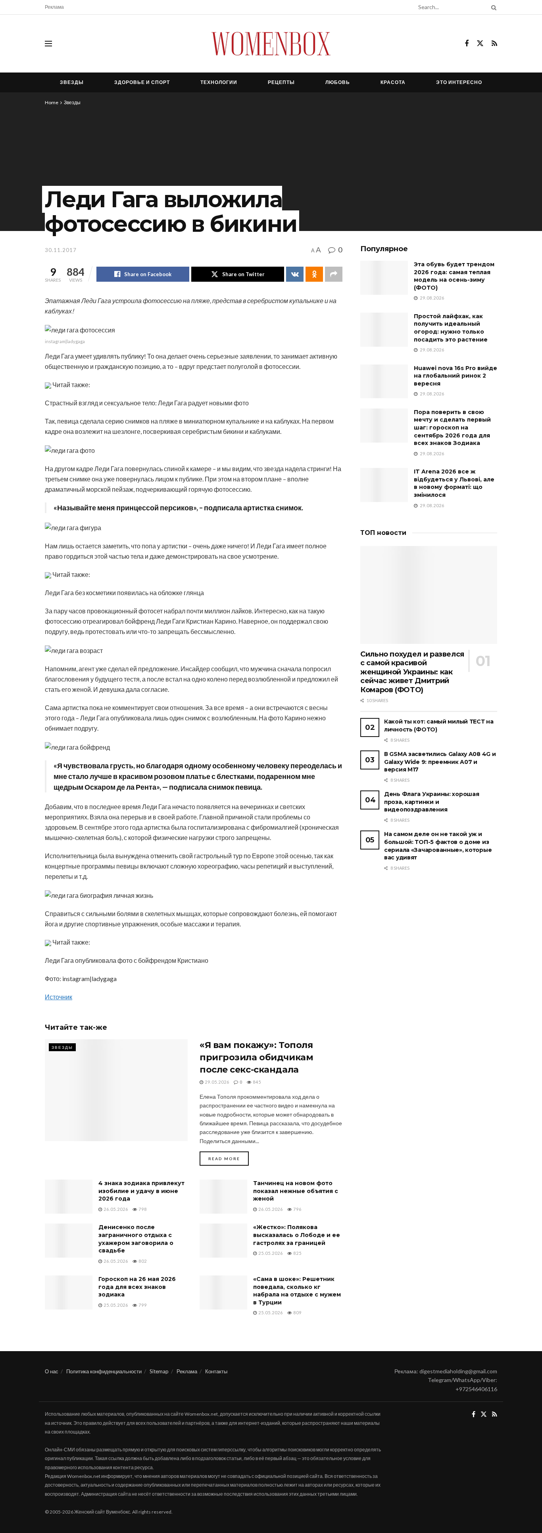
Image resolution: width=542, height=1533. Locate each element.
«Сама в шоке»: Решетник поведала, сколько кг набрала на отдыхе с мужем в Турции (297, 1290)
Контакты (216, 1371)
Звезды (72, 82)
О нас (51, 1371)
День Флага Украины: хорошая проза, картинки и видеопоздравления (431, 801)
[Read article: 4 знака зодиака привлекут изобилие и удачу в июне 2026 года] (68, 1197)
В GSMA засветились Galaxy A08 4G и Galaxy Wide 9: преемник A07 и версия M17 (440, 761)
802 (142, 1261)
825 (297, 1253)
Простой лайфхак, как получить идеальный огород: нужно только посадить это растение (451, 328)
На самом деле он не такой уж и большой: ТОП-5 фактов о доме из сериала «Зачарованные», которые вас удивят (438, 845)
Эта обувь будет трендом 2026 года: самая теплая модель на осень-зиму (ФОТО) (454, 276)
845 (256, 1081)
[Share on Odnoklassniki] (314, 274)
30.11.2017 (61, 250)
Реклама (54, 7)
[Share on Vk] (295, 274)
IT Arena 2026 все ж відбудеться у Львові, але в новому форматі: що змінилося (454, 483)
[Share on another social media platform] (333, 274)
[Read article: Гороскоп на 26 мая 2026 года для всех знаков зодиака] (68, 1292)
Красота (393, 82)
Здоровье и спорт (142, 82)
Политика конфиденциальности (104, 1371)
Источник (58, 996)
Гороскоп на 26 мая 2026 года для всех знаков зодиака (137, 1286)
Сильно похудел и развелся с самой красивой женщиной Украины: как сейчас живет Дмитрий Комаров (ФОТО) (412, 672)
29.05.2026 (216, 1081)
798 (142, 1209)
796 (297, 1209)
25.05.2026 (270, 1253)
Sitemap (159, 1371)
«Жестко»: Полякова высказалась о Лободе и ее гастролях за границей (296, 1235)
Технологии (218, 82)
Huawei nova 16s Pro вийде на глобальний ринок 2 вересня (455, 376)
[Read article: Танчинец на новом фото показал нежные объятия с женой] (223, 1197)
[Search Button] (492, 7)
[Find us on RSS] (494, 43)
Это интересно (459, 82)
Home (51, 102)
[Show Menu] (48, 43)
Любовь (337, 82)
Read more (228, 1158)
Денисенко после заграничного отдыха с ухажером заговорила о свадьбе (135, 1239)
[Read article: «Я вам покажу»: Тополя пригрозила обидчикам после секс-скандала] (116, 1090)
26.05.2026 (115, 1209)
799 (142, 1305)
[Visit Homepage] (271, 43)
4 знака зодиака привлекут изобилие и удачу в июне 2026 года (141, 1191)
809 (297, 1312)
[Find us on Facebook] (467, 43)
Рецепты (281, 82)
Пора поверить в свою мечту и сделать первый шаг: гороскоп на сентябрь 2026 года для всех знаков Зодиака (452, 428)
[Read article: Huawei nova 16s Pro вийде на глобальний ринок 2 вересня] (384, 382)
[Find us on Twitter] (480, 43)
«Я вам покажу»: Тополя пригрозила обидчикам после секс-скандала (256, 1057)
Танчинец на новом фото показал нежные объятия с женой (295, 1191)
